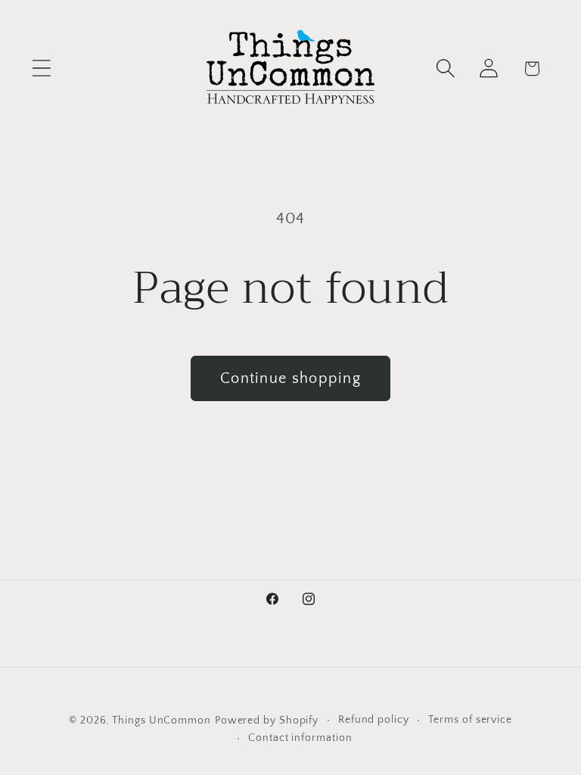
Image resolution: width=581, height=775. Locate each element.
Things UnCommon (161, 720)
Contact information (300, 738)
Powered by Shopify (266, 720)
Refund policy (373, 720)
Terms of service (470, 720)
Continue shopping (290, 378)
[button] (41, 68)
